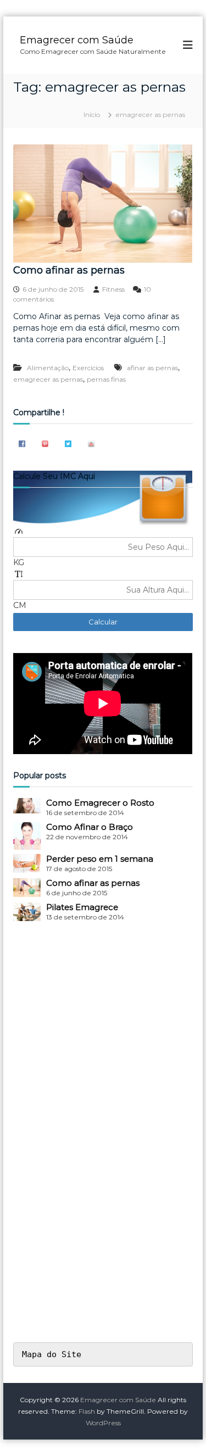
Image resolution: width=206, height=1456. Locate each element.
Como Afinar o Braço (89, 827)
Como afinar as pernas (69, 270)
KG (18, 562)
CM (19, 605)
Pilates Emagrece (82, 907)
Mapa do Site (51, 1354)
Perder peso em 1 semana (99, 858)
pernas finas (106, 379)
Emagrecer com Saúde (76, 40)
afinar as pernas (152, 368)
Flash (87, 1411)
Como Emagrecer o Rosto (100, 802)
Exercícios (88, 368)
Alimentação (48, 368)
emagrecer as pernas (48, 379)
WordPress (103, 1423)
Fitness (113, 289)
